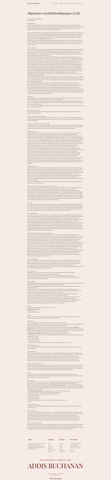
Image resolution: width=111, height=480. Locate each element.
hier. (80, 447)
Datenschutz (54, 473)
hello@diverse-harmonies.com (33, 309)
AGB (63, 473)
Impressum (49, 473)
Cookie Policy (59, 473)
